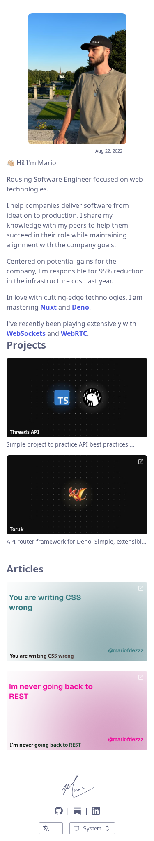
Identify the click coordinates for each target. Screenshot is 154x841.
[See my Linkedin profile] (96, 811)
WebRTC (74, 333)
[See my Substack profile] (77, 811)
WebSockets (26, 333)
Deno (80, 307)
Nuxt (48, 307)
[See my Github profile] (59, 811)
